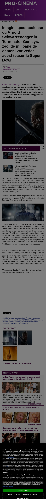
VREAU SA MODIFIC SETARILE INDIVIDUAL (23, 494)
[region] (23, 471)
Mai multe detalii (11, 456)
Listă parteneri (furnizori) (8, 486)
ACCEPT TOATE (23, 491)
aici (7, 466)
